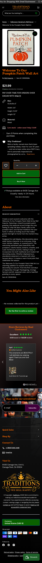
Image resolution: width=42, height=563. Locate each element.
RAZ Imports (8, 78)
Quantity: (17, 160)
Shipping (5, 89)
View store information (22, 197)
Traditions (16, 495)
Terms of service (32, 552)
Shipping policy (13, 556)
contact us (6, 505)
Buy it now (21, 181)
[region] (21, 362)
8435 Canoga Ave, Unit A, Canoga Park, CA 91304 (13, 466)
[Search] (37, 13)
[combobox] (21, 13)
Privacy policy (20, 552)
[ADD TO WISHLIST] (5, 165)
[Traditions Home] (21, 7)
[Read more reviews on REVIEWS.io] (30, 385)
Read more (31, 154)
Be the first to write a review (21, 311)
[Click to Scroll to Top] (38, 549)
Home (4, 22)
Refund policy (9, 552)
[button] (3, 7)
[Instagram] (13, 545)
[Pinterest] (8, 545)
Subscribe (32, 408)
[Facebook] (3, 545)
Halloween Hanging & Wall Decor (21, 22)
